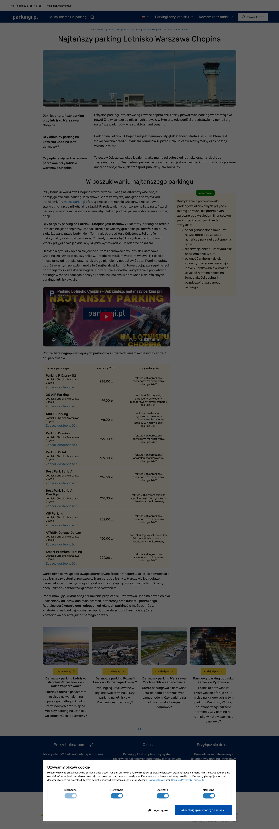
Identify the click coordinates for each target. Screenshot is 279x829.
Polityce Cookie (156, 780)
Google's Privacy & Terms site (187, 780)
